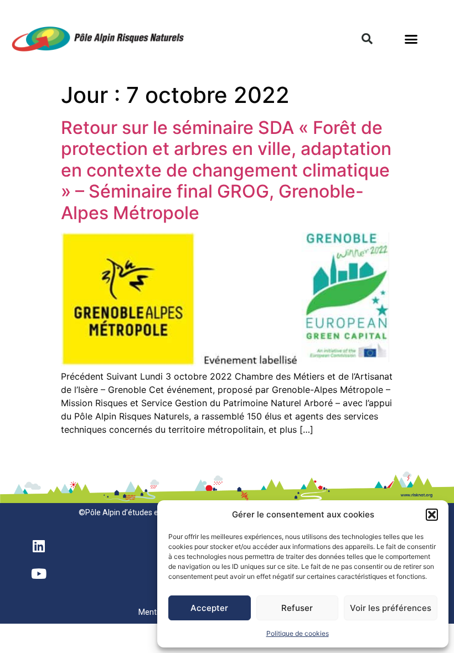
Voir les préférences (390, 608)
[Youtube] (39, 573)
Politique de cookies (297, 633)
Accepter (209, 608)
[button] (431, 514)
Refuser (297, 608)
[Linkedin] (39, 545)
